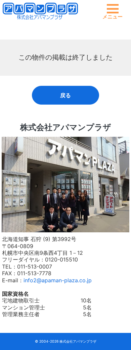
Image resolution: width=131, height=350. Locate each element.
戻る (65, 95)
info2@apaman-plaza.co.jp (58, 280)
